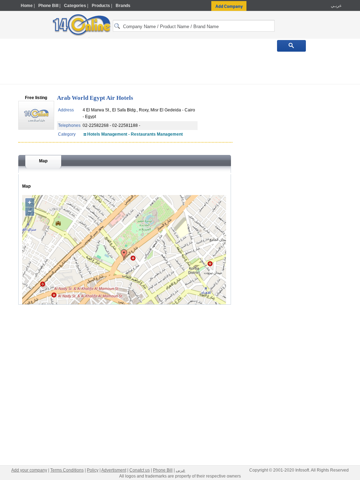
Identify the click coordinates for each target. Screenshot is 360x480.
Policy (92, 470)
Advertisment (113, 470)
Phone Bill (48, 5)
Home (27, 5)
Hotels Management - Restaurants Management (135, 134)
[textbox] (194, 26)
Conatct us (139, 470)
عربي (180, 470)
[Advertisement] (180, 67)
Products (101, 5)
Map (43, 160)
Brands (123, 5)
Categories (75, 5)
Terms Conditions (67, 470)
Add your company (29, 470)
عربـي (336, 5)
